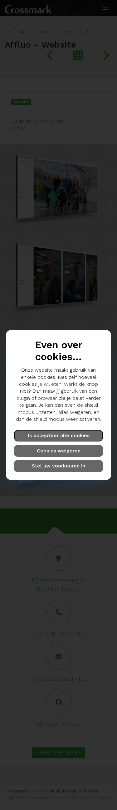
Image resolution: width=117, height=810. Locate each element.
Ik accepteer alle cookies (59, 435)
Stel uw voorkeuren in (58, 466)
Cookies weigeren (58, 451)
